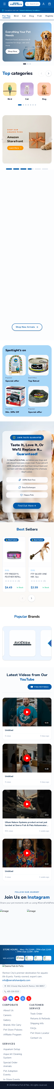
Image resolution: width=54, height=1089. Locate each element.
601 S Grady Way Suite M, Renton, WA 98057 (26, 986)
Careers (7, 1015)
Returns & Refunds (40, 1018)
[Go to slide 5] (38, 169)
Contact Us (36, 1038)
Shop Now (12, 51)
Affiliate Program (12, 1034)
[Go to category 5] (30, 104)
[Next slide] (31, 598)
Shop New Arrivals (25, 327)
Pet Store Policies (12, 1029)
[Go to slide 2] (27, 63)
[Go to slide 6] (45, 169)
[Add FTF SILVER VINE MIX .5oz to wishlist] (28, 550)
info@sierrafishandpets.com (16, 980)
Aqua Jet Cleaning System (12, 1055)
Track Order (36, 1013)
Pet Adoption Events (10, 1072)
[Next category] (49, 73)
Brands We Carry (12, 1025)
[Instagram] (4, 998)
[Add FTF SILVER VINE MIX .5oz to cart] (28, 558)
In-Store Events (11, 1079)
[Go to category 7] (35, 104)
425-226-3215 (13, 991)
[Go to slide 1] (24, 63)
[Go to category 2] (23, 104)
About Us (8, 1010)
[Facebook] (10, 998)
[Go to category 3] (25, 104)
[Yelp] (28, 998)
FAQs (33, 1028)
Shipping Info (37, 1023)
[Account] (43, 4)
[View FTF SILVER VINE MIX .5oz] (28, 543)
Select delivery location (29, 10)
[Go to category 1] (20, 104)
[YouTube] (16, 998)
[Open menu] (4, 4)
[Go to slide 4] (31, 169)
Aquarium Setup (11, 1049)
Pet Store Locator (39, 1033)
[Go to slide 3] (30, 63)
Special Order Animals (10, 1064)
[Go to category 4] (28, 104)
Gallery (7, 1020)
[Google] (22, 998)
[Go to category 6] (33, 104)
